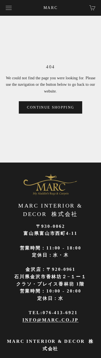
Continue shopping (50, 107)
